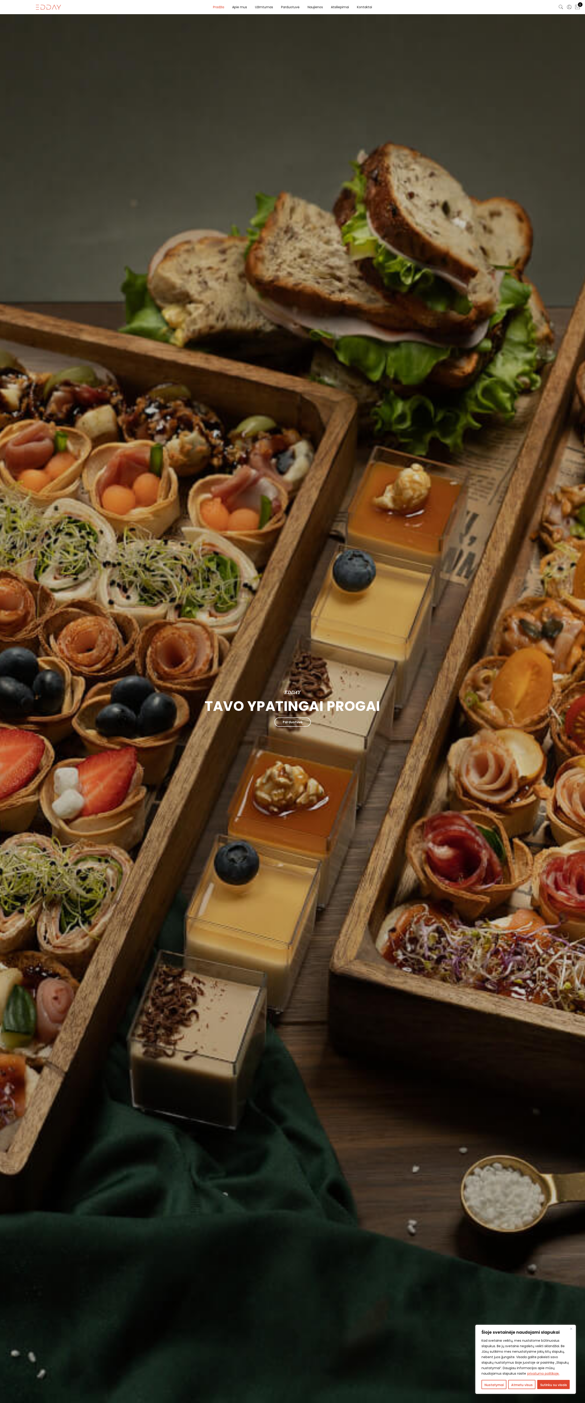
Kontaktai (364, 7)
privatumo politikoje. (543, 1373)
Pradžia (218, 7)
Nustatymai (494, 1385)
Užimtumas (264, 7)
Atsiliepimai (340, 7)
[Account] (569, 7)
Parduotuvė (290, 7)
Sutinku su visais (553, 1385)
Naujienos (315, 7)
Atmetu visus (522, 1385)
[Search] (561, 7)
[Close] (571, 1328)
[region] (525, 1359)
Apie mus (239, 7)
